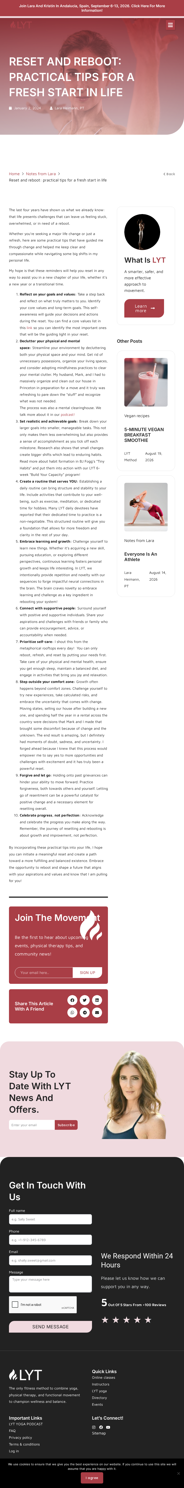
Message (16, 1272)
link (29, 328)
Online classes (103, 1377)
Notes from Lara (41, 173)
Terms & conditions (24, 1444)
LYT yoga (99, 1391)
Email (13, 1252)
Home (14, 173)
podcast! (68, 414)
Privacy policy (20, 1437)
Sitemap (99, 1433)
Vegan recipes (136, 415)
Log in (14, 1451)
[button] (170, 25)
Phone (14, 1231)
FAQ (12, 1431)
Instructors (100, 1384)
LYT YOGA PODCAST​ (26, 1424)
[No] (178, 1473)
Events (97, 1404)
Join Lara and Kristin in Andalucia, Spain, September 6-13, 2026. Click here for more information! (92, 8)
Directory (99, 1398)
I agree (92, 1478)
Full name (17, 1210)
